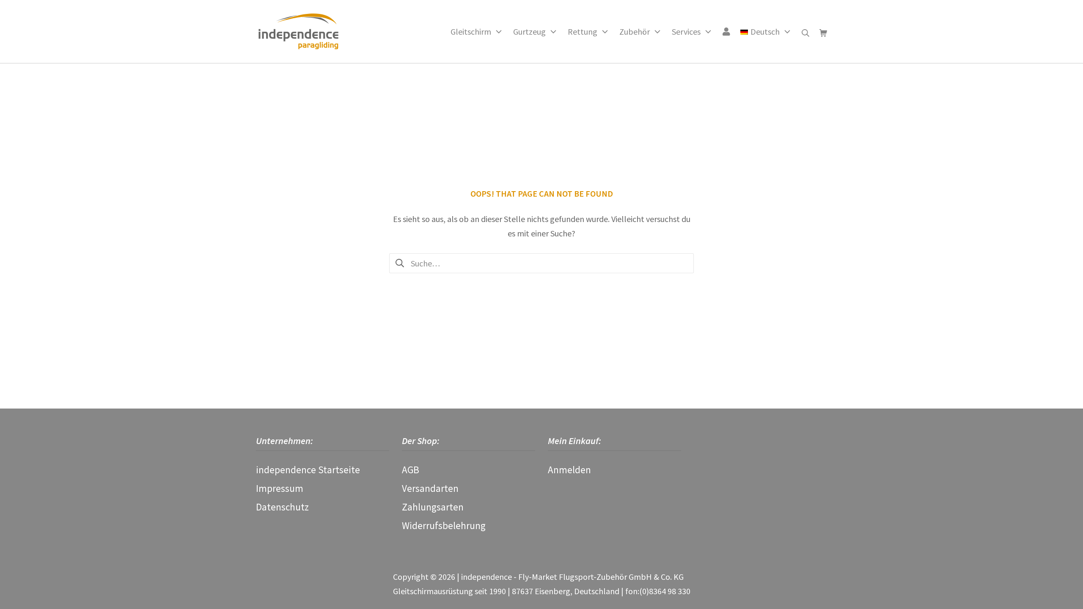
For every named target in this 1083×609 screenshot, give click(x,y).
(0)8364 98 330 (664, 591)
